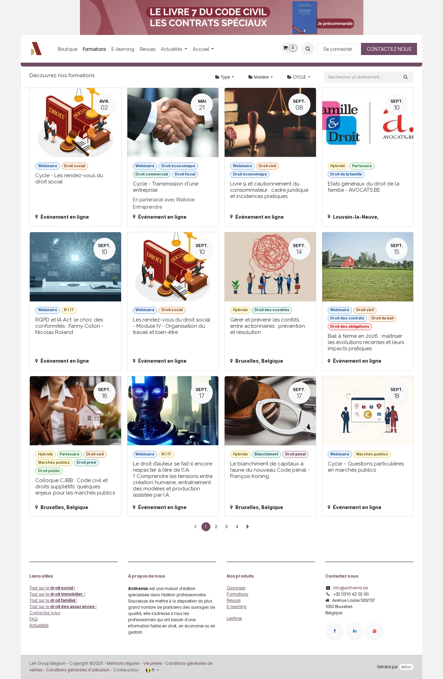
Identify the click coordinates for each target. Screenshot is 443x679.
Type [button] (225, 77)
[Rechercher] (406, 77)
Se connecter (337, 49)
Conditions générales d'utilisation (77, 669)
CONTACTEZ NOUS (389, 49)
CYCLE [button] (299, 77)
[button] (308, 48)
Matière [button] (261, 77)
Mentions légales (123, 663)
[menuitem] (67, 49)
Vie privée (152, 663)
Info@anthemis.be (350, 587)
